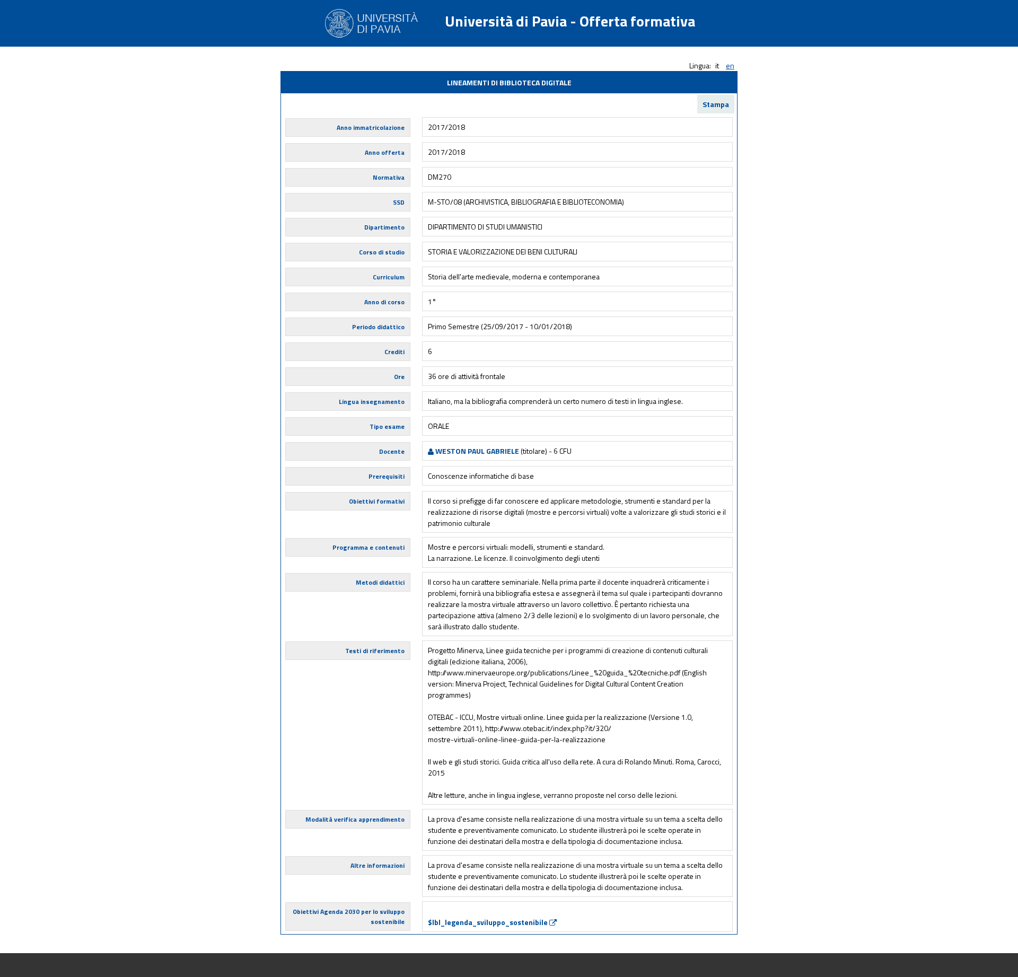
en (730, 65)
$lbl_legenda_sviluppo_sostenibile (488, 922)
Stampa (716, 104)
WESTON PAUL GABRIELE (476, 450)
